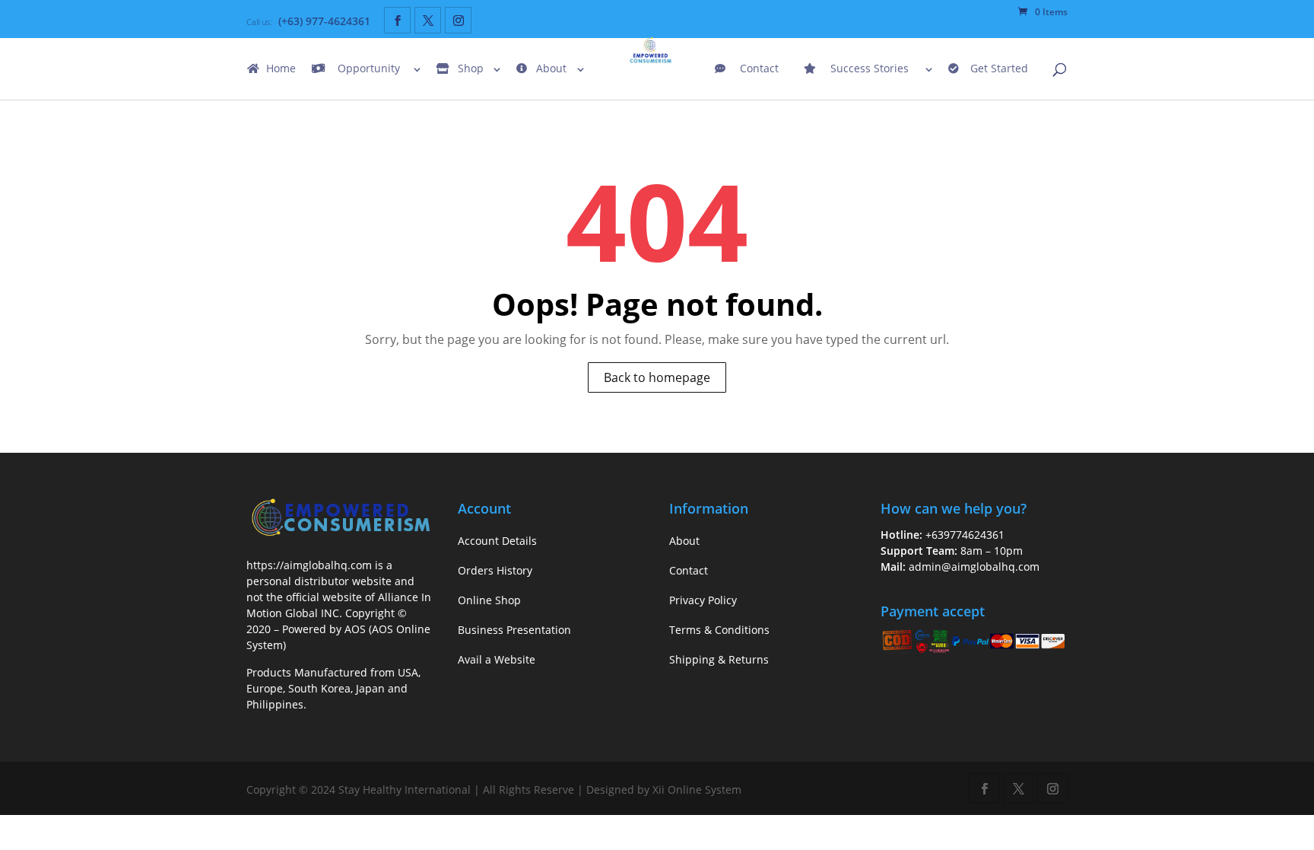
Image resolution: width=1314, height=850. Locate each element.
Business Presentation (514, 629)
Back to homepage (657, 377)
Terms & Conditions (719, 629)
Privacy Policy (703, 600)
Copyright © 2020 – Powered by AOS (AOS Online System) (338, 629)
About (551, 69)
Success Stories (869, 69)
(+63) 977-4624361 (324, 21)
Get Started (999, 69)
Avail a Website (496, 659)
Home (281, 69)
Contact (759, 69)
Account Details (497, 540)
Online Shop (489, 600)
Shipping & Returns (719, 659)
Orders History (495, 570)
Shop (471, 69)
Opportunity (369, 69)
